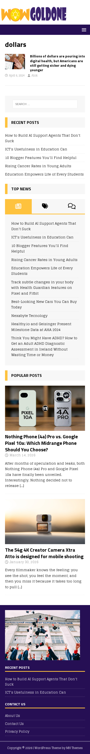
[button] (83, 29)
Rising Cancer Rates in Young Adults (38, 166)
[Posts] (18, 206)
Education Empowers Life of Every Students (44, 174)
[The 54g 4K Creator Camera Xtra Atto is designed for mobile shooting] (45, 541)
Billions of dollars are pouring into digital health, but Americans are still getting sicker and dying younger (57, 62)
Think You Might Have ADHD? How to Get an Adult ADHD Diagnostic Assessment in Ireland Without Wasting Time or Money (44, 346)
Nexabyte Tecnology (29, 315)
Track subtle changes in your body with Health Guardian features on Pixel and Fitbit (42, 287)
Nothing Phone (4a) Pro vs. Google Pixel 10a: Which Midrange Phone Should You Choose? (41, 443)
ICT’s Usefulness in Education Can (36, 149)
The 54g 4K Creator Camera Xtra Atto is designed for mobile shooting (44, 553)
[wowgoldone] (35, 22)
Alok (35, 75)
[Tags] (45, 206)
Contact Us (14, 724)
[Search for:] (45, 104)
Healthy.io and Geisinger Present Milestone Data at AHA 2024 (41, 326)
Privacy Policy (17, 731)
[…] (22, 485)
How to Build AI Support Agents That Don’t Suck (42, 138)
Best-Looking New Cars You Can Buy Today (44, 304)
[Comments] (71, 206)
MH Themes (74, 747)
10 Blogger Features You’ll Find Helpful (40, 157)
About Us (12, 716)
